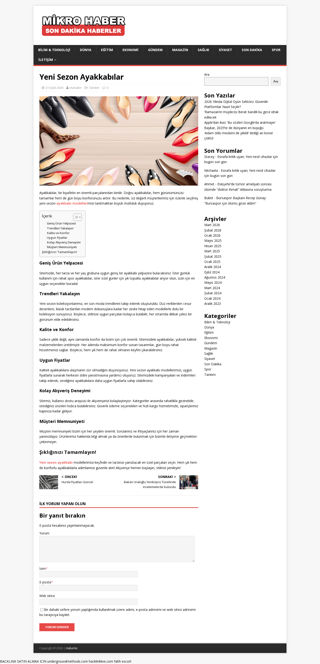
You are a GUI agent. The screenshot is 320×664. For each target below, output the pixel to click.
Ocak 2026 (212, 235)
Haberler (72, 648)
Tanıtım (94, 88)
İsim (42, 568)
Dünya (85, 50)
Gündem (155, 50)
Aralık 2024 (212, 267)
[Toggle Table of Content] (75, 217)
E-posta (45, 582)
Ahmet (209, 184)
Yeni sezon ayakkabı (56, 462)
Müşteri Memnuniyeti (62, 247)
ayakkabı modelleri (72, 203)
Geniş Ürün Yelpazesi (61, 223)
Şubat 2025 (212, 256)
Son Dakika (252, 50)
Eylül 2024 (212, 272)
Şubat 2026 (212, 230)
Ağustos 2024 (214, 277)
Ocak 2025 (212, 261)
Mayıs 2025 (213, 240)
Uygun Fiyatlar (57, 238)
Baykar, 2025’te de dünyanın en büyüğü (234, 128)
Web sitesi (47, 595)
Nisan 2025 (212, 246)
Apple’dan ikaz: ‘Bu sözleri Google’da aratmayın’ (239, 122)
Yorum (44, 533)
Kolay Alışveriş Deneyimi (64, 242)
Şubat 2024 (212, 293)
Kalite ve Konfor (58, 233)
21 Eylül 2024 (54, 88)
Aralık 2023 (212, 303)
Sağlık (203, 50)
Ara (206, 74)
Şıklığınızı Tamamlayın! (59, 252)
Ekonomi (130, 50)
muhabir (76, 88)
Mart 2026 (212, 225)
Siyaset (225, 50)
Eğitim (107, 50)
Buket (208, 198)
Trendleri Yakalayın (60, 228)
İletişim (45, 59)
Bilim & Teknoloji (54, 50)
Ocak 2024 (212, 298)
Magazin (180, 50)
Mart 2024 (212, 288)
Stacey (209, 156)
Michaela (211, 170)
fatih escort (122, 661)
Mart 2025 (212, 251)
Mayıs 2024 (213, 282)
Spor (276, 50)
